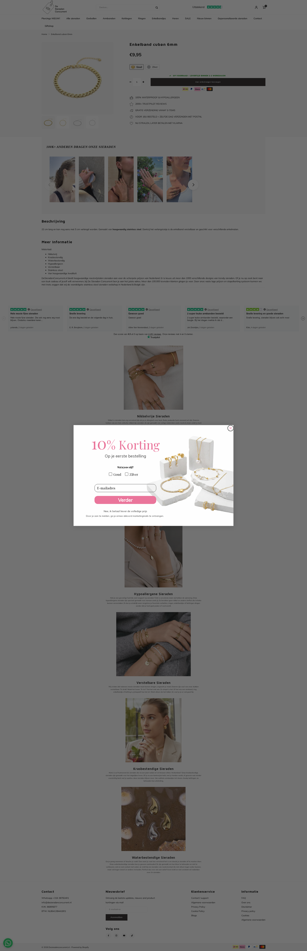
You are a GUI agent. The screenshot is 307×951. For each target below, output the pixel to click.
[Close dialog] (230, 428)
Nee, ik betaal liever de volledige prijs (125, 510)
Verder (125, 500)
